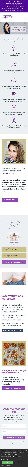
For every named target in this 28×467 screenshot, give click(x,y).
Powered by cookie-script (6, 465)
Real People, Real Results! (12, 330)
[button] (14, 459)
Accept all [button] (7, 462)
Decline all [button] (20, 462)
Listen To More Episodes (14, 262)
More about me (10, 200)
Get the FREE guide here (13, 388)
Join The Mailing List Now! (14, 437)
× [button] (26, 450)
